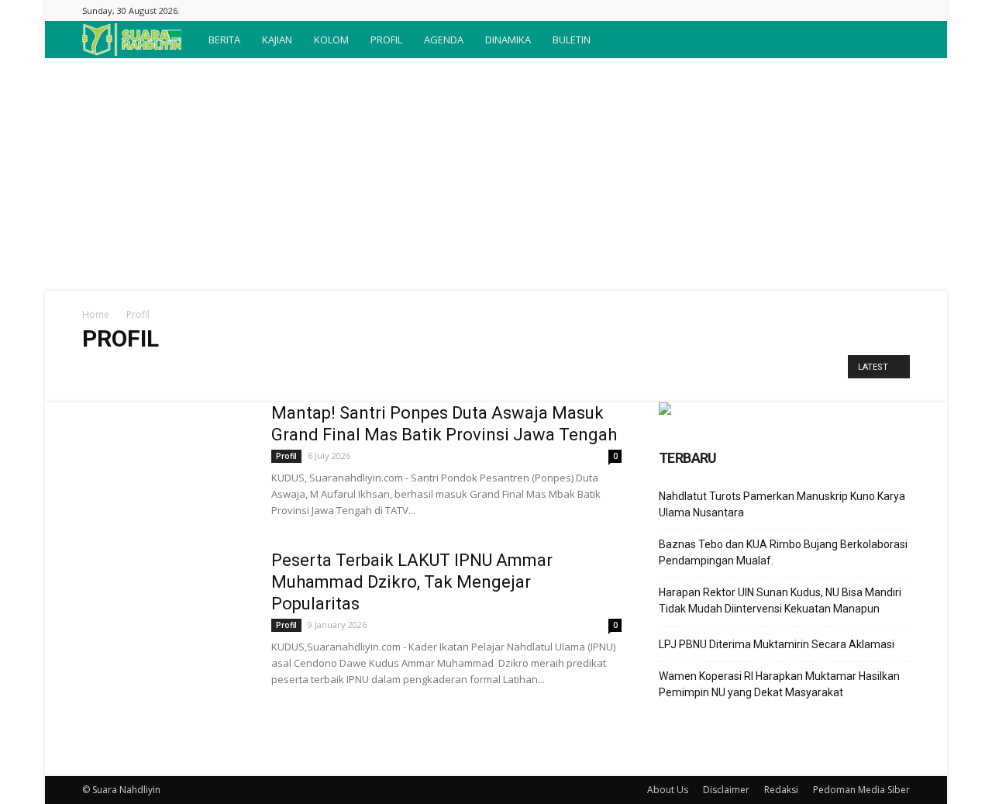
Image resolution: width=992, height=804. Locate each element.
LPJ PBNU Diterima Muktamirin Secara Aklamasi (776, 644)
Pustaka (575, 371)
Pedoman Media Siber (861, 789)
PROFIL (386, 40)
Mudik (492, 371)
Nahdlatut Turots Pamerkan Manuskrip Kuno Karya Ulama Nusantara (782, 504)
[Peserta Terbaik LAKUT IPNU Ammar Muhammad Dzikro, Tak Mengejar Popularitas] (166, 608)
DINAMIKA (508, 40)
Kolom (332, 371)
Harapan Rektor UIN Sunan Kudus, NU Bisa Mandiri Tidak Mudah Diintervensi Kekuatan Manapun (780, 600)
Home (95, 314)
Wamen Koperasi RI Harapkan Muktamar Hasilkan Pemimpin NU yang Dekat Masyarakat (779, 684)
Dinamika (241, 371)
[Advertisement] (496, 174)
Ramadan (627, 371)
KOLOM (331, 40)
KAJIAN (277, 40)
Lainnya (378, 371)
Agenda (103, 371)
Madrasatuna (436, 371)
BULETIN (572, 40)
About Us (667, 789)
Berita (148, 371)
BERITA (224, 40)
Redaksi (781, 789)
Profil (532, 371)
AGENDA (443, 40)
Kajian (289, 371)
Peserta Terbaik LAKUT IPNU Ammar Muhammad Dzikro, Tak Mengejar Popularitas (412, 581)
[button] (891, 39)
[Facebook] (898, 10)
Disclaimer (726, 789)
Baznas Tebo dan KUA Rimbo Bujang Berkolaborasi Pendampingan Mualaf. (783, 552)
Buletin (191, 371)
